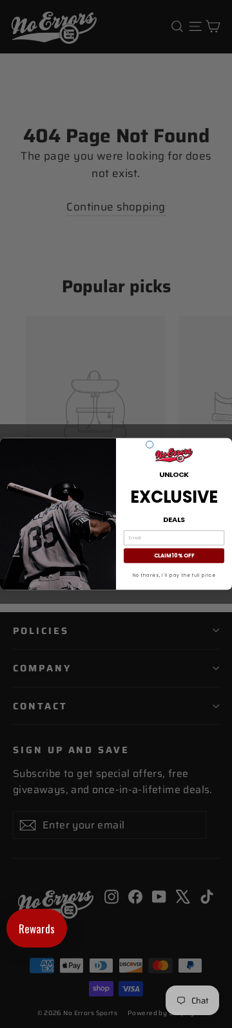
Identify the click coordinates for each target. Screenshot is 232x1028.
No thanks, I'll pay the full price (174, 575)
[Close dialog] (149, 444)
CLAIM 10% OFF (174, 555)
